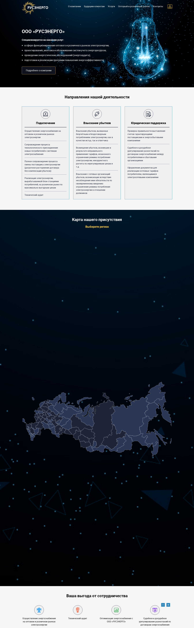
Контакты (158, 6)
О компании (74, 6)
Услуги (111, 6)
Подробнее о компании (38, 70)
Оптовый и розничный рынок (134, 6)
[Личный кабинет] (170, 6)
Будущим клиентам (94, 6)
